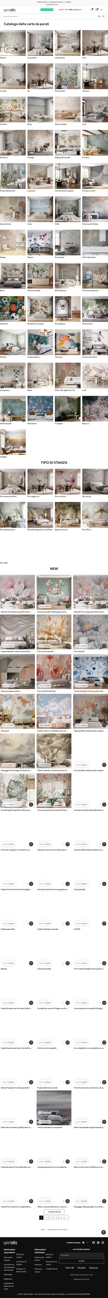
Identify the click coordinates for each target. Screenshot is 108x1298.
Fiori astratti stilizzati (46, 691)
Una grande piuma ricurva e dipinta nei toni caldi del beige (52, 1167)
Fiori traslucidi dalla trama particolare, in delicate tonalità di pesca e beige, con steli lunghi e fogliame (89, 969)
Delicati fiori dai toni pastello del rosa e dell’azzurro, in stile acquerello (16, 612)
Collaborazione (51, 1269)
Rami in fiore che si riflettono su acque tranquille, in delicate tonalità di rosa (89, 1167)
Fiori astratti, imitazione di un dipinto (89, 770)
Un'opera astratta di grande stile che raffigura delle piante (89, 810)
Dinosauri (5, 731)
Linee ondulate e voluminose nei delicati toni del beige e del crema (16, 651)
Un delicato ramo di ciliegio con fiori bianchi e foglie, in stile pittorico (52, 1008)
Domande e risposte (8, 1258)
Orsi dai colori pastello (47, 1048)
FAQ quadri (8, 1274)
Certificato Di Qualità (21, 1263)
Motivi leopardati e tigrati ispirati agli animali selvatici (89, 1127)
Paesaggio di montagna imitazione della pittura (16, 770)
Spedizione (8, 1279)
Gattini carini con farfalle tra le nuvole (52, 731)
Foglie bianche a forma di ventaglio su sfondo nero (16, 889)
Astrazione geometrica (10, 691)
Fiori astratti (79, 651)
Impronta (38, 1264)
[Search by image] (99, 16)
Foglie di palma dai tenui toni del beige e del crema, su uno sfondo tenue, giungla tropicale (16, 1048)
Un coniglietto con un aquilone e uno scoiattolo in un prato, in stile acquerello (89, 1048)
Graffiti (77, 929)
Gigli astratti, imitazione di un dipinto (89, 731)
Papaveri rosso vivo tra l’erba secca (51, 850)
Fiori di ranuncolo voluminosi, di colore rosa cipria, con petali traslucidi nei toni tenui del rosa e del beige (89, 1088)
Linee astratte (79, 889)
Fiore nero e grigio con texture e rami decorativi (16, 850)
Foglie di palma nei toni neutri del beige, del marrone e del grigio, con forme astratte (16, 1008)
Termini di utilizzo (49, 1255)
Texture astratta (44, 969)
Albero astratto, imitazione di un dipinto (52, 770)
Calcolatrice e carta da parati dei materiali (9, 1267)
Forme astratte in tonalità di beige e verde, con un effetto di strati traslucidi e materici (89, 1008)
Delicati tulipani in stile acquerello (15, 1088)
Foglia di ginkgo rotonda (47, 929)
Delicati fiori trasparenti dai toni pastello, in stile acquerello (89, 612)
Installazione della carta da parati (9, 1286)
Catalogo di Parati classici (21, 1270)
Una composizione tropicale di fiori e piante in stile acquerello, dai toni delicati (52, 810)
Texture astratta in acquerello (49, 1127)
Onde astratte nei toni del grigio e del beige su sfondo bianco (16, 1167)
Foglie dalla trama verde (47, 1088)
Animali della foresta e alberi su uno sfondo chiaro (89, 850)
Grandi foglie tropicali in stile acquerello (16, 810)
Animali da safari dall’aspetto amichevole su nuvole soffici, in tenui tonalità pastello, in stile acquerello (52, 612)
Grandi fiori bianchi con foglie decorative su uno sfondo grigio (16, 1207)
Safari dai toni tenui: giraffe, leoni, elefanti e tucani (16, 1127)
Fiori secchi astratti (45, 651)
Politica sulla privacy (39, 1258)
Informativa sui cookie (51, 1263)
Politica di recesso (20, 1255)
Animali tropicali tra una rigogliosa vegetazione (52, 889)
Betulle (4, 969)
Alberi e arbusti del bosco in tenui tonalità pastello (52, 1207)
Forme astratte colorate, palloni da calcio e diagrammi (89, 691)
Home (43, 1229)
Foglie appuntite (8, 929)
